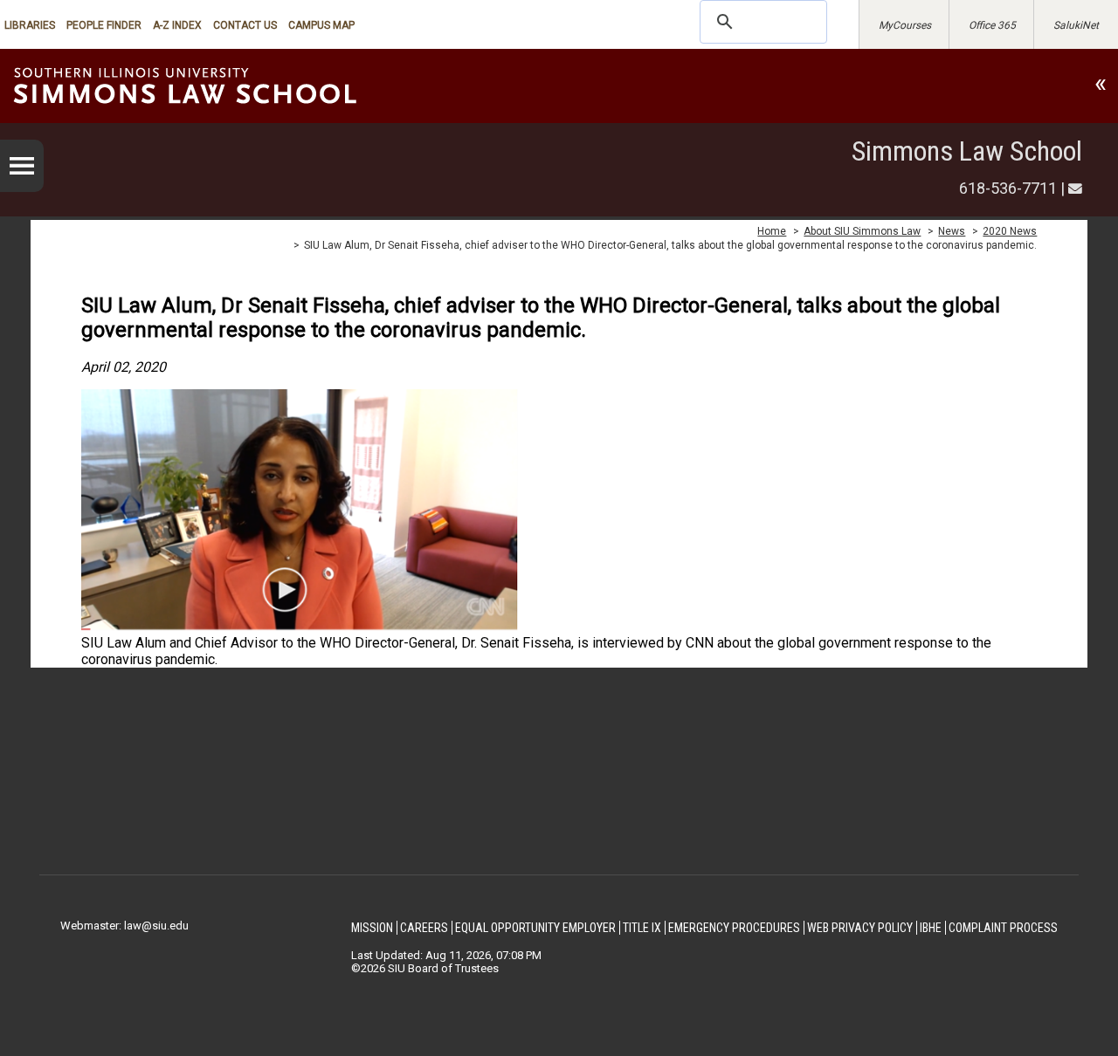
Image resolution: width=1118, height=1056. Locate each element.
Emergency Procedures (734, 928)
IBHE (931, 928)
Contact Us (245, 25)
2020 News (1010, 231)
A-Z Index (177, 25)
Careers (424, 928)
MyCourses (905, 25)
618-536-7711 (1008, 188)
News (951, 231)
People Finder (103, 25)
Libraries (29, 25)
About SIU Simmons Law (862, 231)
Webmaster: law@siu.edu (124, 925)
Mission (372, 928)
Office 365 (992, 25)
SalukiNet (1076, 25)
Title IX (642, 928)
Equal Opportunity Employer (535, 928)
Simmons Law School (967, 151)
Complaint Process (1003, 928)
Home (771, 231)
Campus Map (321, 25)
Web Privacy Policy (860, 928)
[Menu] (22, 166)
